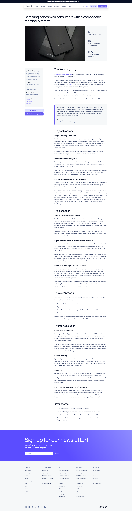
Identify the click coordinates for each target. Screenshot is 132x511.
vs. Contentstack (97, 483)
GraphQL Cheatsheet (81, 475)
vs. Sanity (95, 475)
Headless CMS (45, 470)
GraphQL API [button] (29, 101)
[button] (66, 1)
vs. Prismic (95, 481)
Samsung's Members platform (63, 74)
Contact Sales (28, 473)
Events (77, 488)
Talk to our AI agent (29, 481)
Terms (26, 486)
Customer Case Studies (81, 478)
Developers (56, 6)
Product (36, 6)
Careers (26, 475)
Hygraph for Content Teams (65, 473)
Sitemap (26, 494)
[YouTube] (32, 507)
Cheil (71, 84)
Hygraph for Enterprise (64, 478)
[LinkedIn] (29, 507)
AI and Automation (63, 481)
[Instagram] (35, 507)
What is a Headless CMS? (81, 470)
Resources (49, 6)
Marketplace (62, 486)
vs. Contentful (96, 473)
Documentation (79, 483)
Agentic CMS (45, 473)
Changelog (61, 494)
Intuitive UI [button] (28, 103)
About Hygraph (28, 470)
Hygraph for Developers (64, 475)
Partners (64, 6)
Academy (78, 481)
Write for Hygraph (80, 496)
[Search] (83, 6)
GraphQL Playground (46, 483)
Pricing (69, 6)
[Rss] (45, 507)
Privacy (26, 488)
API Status (61, 496)
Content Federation (46, 475)
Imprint (26, 491)
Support (26, 478)
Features (61, 483)
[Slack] (42, 507)
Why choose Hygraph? (64, 470)
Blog (77, 491)
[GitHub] (38, 507)
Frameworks (44, 481)
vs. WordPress (96, 470)
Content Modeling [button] (30, 99)
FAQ (26, 483)
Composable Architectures (48, 478)
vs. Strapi (95, 478)
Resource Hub (79, 486)
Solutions (43, 6)
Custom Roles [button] (29, 105)
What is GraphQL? (80, 473)
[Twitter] (26, 507)
